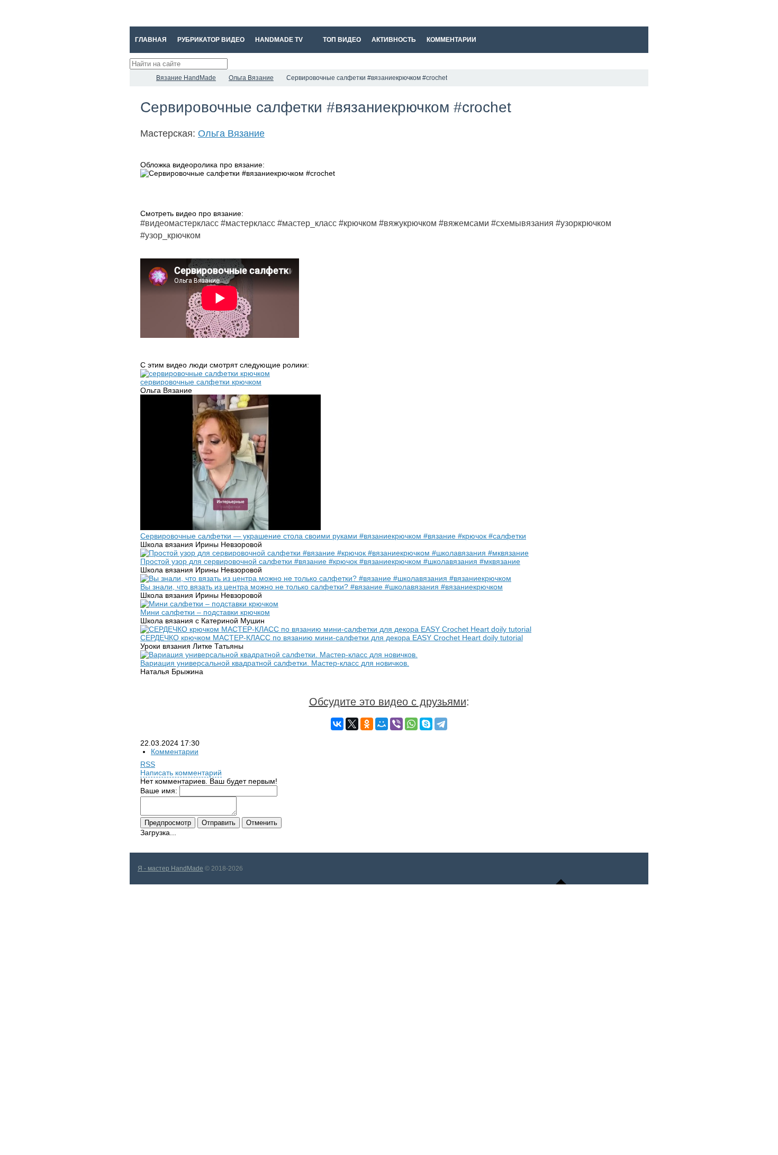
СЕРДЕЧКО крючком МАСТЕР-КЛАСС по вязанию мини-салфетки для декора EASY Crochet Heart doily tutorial (331, 637)
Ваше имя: (158, 790)
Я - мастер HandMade (170, 868)
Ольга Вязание (231, 133)
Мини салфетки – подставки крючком (205, 612)
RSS (147, 764)
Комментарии (174, 751)
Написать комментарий (181, 772)
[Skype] (426, 724)
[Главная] (139, 77)
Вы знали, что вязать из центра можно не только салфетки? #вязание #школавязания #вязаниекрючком (321, 587)
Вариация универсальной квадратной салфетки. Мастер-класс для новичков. (274, 663)
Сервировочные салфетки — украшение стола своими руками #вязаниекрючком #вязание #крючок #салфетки (333, 536)
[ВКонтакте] (337, 724)
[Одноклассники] (366, 724)
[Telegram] (441, 724)
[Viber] (396, 724)
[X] (352, 724)
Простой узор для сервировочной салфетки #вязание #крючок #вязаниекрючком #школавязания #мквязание (330, 561)
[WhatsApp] (411, 724)
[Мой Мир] (381, 724)
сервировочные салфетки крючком (200, 382)
